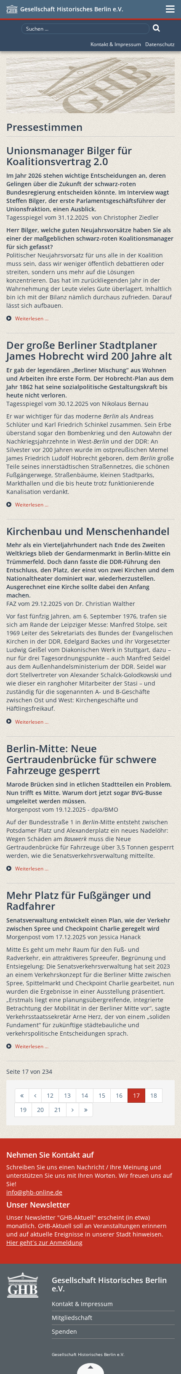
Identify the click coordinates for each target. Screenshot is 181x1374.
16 (119, 1095)
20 (40, 1110)
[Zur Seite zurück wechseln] (35, 1095)
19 (23, 1110)
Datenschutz (160, 44)
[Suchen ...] (156, 28)
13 (67, 1095)
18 (153, 1095)
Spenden (64, 1331)
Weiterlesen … (31, 318)
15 (101, 1095)
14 (84, 1095)
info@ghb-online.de (34, 1192)
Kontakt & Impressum (115, 44)
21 (57, 1110)
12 (50, 1095)
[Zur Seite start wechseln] (22, 1095)
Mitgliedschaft (72, 1318)
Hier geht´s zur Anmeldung (44, 1243)
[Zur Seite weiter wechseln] (72, 1110)
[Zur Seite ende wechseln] (86, 1110)
